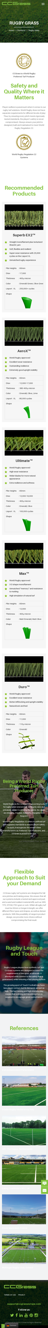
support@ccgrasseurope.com (24, 1304)
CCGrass (23, 1322)
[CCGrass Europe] (16, 3)
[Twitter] (12, 1315)
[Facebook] (16, 1315)
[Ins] (36, 1315)
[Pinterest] (31, 1315)
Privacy (21, 1295)
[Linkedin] (21, 1315)
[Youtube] (26, 1315)
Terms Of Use (10, 1295)
